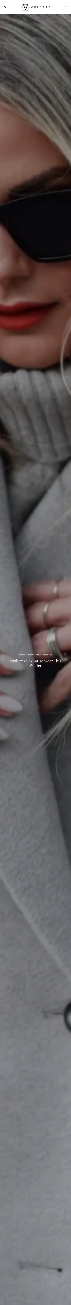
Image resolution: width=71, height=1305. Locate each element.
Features (47, 654)
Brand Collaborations (30, 654)
